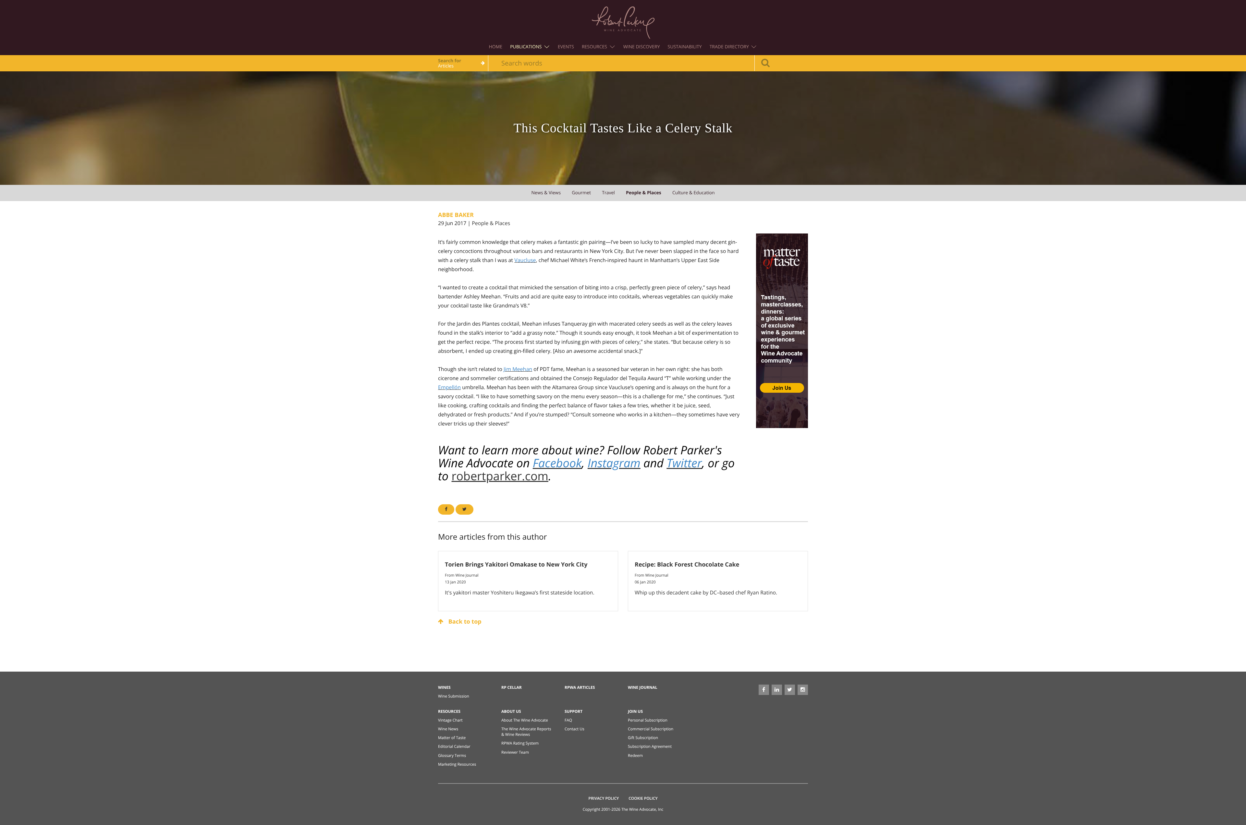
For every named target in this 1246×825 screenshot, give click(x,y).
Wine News (448, 729)
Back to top (464, 622)
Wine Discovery (641, 47)
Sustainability (685, 47)
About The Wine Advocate (524, 720)
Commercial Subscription (650, 729)
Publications (526, 47)
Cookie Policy (643, 798)
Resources (595, 47)
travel (608, 193)
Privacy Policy (604, 798)
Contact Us (574, 729)
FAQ (568, 720)
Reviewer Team (515, 752)
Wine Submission (453, 696)
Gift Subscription (643, 737)
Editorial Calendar (454, 746)
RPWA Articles (580, 687)
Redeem (635, 755)
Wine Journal (642, 687)
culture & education (693, 193)
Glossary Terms (452, 755)
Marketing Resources (457, 764)
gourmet (581, 193)
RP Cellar (511, 687)
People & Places (491, 223)
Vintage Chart (450, 720)
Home (496, 47)
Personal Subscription (647, 720)
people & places (643, 193)
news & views (546, 193)
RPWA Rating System (520, 743)
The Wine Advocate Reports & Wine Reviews (526, 731)
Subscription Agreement (650, 746)
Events (566, 47)
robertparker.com (499, 476)
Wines (444, 687)
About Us (511, 711)
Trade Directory (730, 47)
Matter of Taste (452, 737)
